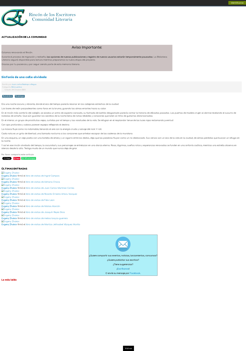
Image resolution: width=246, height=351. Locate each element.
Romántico (7, 96)
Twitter (236, 13)
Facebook (231, 13)
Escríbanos (123, 269)
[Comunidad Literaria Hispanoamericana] (38, 17)
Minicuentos (16, 87)
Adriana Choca (52, 182)
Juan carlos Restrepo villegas (24, 84)
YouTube (242, 13)
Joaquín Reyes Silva (54, 212)
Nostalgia (19, 96)
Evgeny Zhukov (9, 176)
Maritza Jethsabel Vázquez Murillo (62, 224)
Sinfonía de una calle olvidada (24, 77)
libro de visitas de (35, 176)
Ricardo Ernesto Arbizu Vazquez (60, 194)
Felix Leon (49, 200)
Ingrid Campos (52, 176)
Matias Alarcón (52, 206)
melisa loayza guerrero (56, 218)
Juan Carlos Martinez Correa (59, 188)
